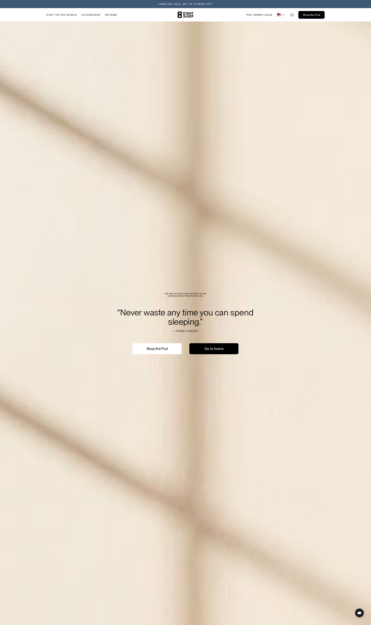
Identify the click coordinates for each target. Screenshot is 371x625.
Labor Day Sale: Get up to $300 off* (185, 4)
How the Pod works (61, 15)
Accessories (90, 15)
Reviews (111, 15)
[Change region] (281, 14)
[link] (185, 14)
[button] (259, 15)
